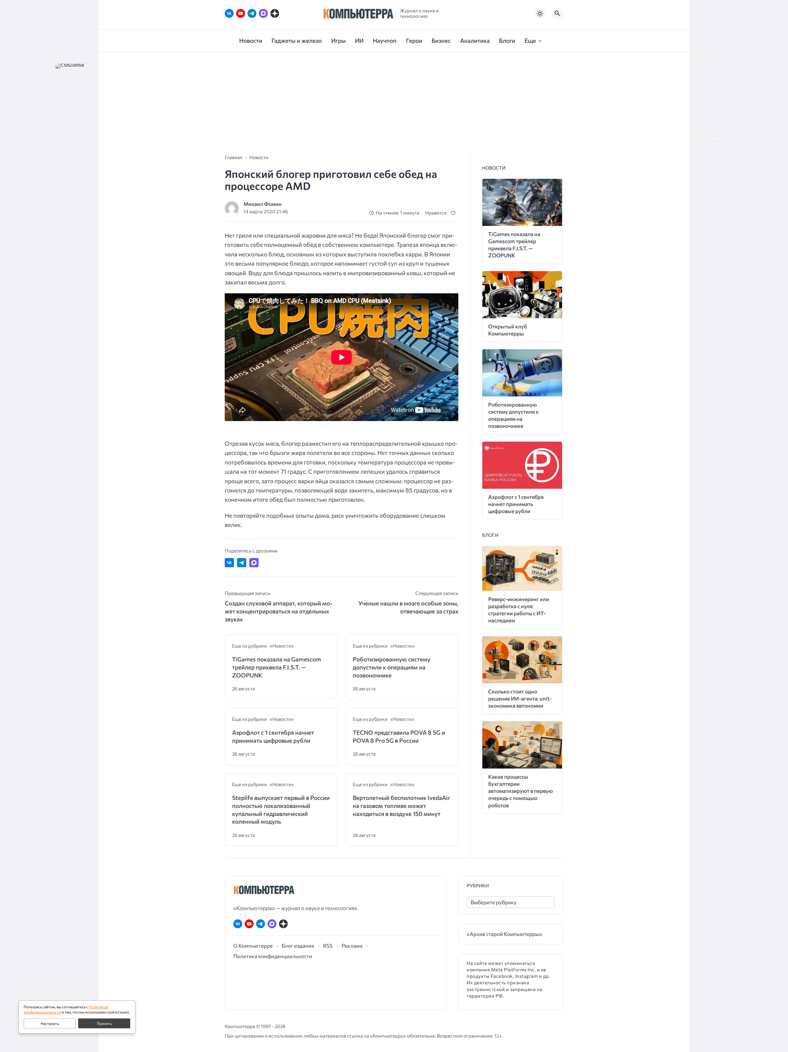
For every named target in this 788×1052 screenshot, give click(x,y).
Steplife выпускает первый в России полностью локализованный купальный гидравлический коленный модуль (281, 809)
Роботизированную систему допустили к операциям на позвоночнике (391, 667)
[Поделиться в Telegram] (241, 562)
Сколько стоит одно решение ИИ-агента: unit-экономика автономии (520, 698)
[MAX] (263, 13)
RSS (328, 945)
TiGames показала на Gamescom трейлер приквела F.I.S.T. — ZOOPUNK (276, 667)
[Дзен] (274, 13)
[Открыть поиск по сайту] (557, 13)
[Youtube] (240, 13)
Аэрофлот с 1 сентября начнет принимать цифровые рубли (273, 736)
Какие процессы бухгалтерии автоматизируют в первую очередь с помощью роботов (520, 790)
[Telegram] (251, 13)
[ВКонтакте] (229, 13)
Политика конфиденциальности (272, 956)
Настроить (50, 1023)
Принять (104, 1023)
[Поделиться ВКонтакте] (229, 562)
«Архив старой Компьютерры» (504, 934)
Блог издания (298, 945)
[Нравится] (454, 212)
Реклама (352, 945)
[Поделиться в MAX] (254, 562)
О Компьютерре (253, 945)
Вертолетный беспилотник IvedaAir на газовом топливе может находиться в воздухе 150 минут (401, 805)
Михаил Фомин (262, 204)
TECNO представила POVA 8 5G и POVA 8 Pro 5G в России (399, 736)
